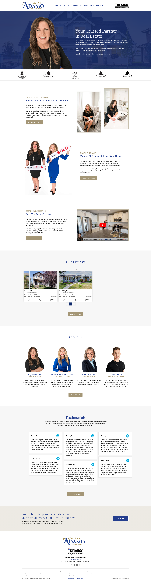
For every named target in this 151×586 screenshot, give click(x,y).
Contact (99, 5)
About (85, 5)
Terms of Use (71, 578)
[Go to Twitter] (71, 565)
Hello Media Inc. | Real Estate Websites (120, 578)
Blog (92, 5)
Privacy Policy (80, 578)
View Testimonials (75, 494)
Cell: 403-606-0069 (75, 559)
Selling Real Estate (89, 178)
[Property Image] (40, 280)
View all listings (75, 314)
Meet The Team (75, 394)
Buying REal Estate (34, 122)
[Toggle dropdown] (60, 5)
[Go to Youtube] (74, 565)
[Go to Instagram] (79, 565)
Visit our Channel (34, 238)
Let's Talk (121, 518)
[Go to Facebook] (77, 565)
